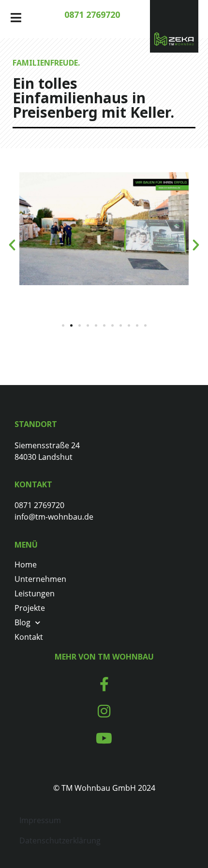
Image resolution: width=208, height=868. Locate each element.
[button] (12, 245)
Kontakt (29, 637)
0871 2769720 (92, 14)
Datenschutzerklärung (60, 840)
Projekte (30, 608)
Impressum (40, 820)
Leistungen (35, 593)
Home (26, 564)
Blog (22, 622)
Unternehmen (40, 579)
